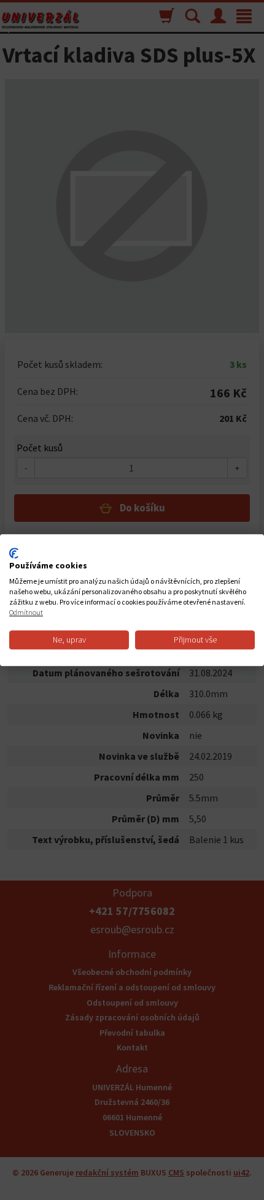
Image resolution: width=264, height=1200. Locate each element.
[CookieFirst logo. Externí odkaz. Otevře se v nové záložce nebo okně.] (13, 553)
